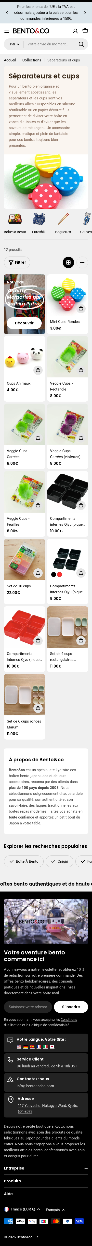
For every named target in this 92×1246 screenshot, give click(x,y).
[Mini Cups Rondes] (67, 295)
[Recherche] (81, 44)
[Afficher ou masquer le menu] (7, 31)
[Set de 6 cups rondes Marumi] (24, 694)
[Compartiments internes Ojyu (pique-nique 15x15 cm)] (67, 559)
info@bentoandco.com (35, 1086)
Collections (31, 60)
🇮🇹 (45, 1046)
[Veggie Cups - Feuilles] (24, 492)
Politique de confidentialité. (49, 1025)
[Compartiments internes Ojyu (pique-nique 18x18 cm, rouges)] (24, 627)
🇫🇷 (39, 1046)
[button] (7, 13)
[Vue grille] (68, 262)
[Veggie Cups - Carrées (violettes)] (67, 424)
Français (53, 1210)
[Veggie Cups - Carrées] (24, 424)
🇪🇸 (32, 1046)
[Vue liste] (82, 262)
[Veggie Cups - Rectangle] (67, 356)
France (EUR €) (23, 1209)
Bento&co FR (27, 1237)
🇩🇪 (25, 1046)
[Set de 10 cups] (24, 559)
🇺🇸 (19, 1046)
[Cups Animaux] (24, 356)
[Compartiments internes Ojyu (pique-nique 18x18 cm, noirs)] (67, 492)
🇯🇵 (52, 1046)
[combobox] (46, 44)
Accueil (10, 60)
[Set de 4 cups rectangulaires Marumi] (67, 627)
